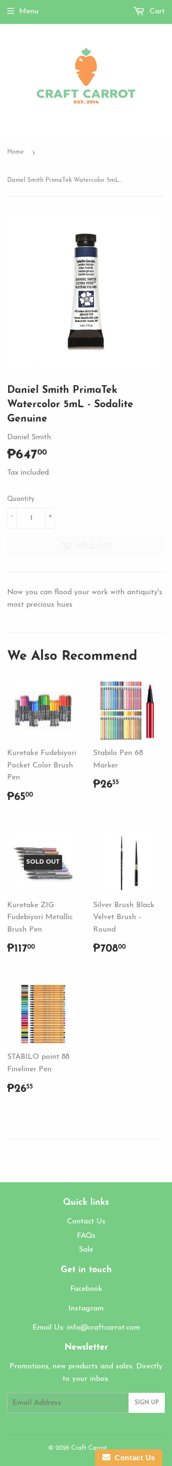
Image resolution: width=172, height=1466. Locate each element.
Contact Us (86, 1221)
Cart (156, 11)
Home (15, 152)
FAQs (86, 1236)
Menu (29, 11)
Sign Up (147, 1403)
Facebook (86, 1289)
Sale (86, 1250)
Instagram (86, 1308)
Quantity (20, 499)
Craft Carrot (89, 1448)
